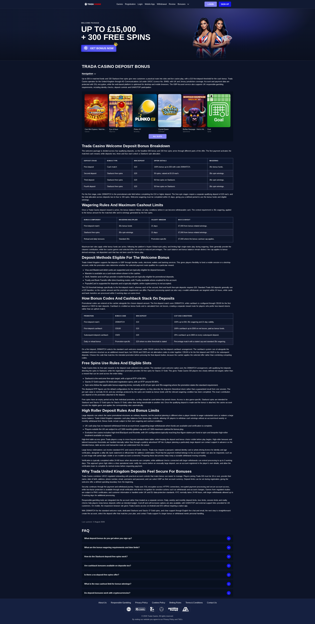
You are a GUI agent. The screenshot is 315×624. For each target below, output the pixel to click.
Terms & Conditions (194, 603)
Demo (96, 116)
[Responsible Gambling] (140, 609)
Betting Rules (175, 603)
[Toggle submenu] (188, 4)
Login (140, 4)
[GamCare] (152, 609)
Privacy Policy (141, 603)
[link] (96, 113)
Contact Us (212, 603)
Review (172, 4)
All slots (157, 136)
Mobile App (150, 4)
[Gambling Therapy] (173, 609)
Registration (130, 4)
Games (120, 4)
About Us (102, 603)
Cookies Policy (158, 603)
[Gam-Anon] (161, 609)
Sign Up (225, 4)
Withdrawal (162, 4)
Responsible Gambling (121, 603)
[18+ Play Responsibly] (129, 609)
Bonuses (181, 4)
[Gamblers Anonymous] (185, 609)
